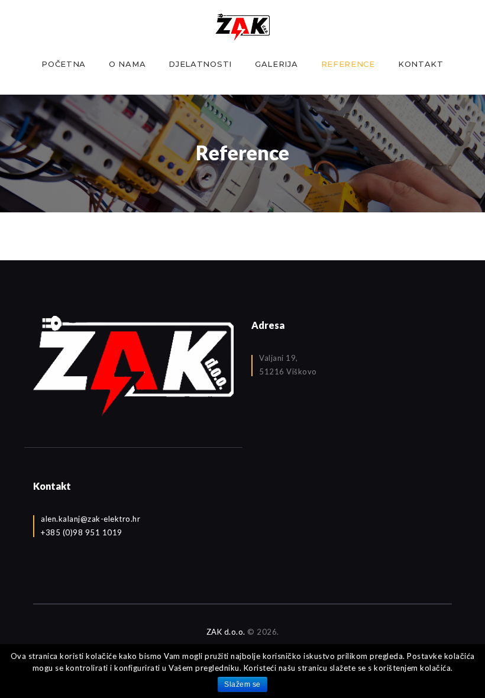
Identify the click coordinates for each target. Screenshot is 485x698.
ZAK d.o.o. (225, 631)
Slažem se (242, 684)
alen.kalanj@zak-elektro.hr (90, 519)
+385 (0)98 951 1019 (81, 532)
